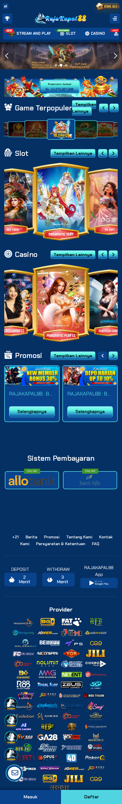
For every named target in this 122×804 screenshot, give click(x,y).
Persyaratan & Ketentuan (60, 543)
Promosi (51, 536)
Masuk (30, 797)
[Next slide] (114, 108)
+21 (15, 536)
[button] (115, 56)
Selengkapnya (32, 411)
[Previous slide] (103, 108)
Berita (31, 536)
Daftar (91, 797)
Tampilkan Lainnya (84, 108)
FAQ (95, 543)
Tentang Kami (79, 536)
